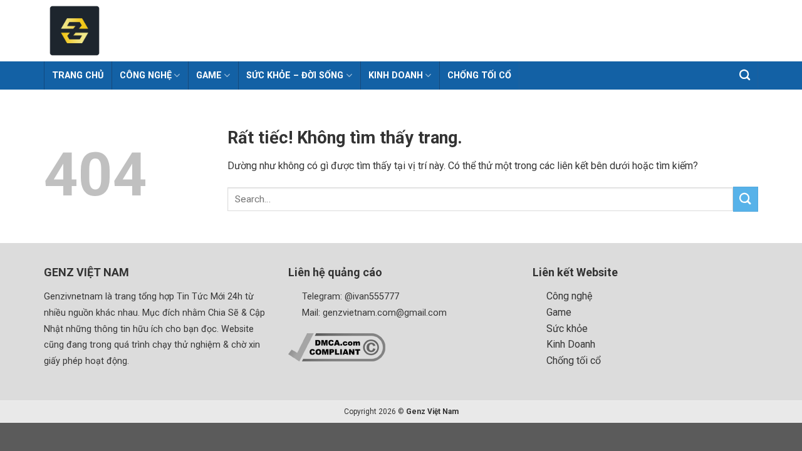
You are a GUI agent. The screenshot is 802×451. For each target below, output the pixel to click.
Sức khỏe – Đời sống (294, 75)
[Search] (745, 75)
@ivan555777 (372, 296)
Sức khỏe (567, 328)
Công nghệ (569, 296)
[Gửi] (745, 199)
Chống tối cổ (479, 75)
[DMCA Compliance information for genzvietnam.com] (336, 347)
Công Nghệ (146, 75)
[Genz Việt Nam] (147, 30)
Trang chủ (77, 75)
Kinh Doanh (395, 75)
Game (209, 75)
